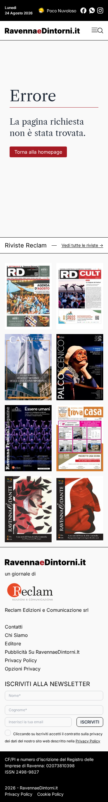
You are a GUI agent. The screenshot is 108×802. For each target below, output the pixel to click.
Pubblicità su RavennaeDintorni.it (42, 652)
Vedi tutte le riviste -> (82, 245)
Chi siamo (16, 635)
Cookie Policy (50, 794)
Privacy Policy (21, 660)
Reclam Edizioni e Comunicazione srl (46, 610)
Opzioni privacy (22, 669)
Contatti (13, 627)
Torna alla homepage (38, 152)
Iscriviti (89, 721)
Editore (13, 644)
